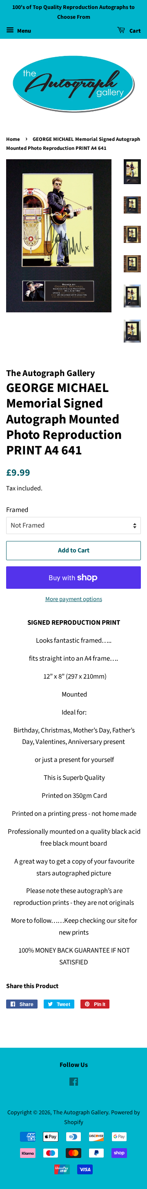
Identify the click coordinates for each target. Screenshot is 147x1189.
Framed (17, 510)
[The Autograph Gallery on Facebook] (73, 1083)
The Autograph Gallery (80, 1112)
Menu (23, 31)
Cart (134, 31)
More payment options (73, 599)
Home (13, 139)
